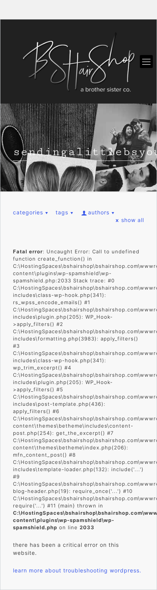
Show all (132, 220)
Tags (62, 212)
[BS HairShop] (78, 61)
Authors (98, 212)
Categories (28, 212)
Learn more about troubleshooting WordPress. (77, 570)
